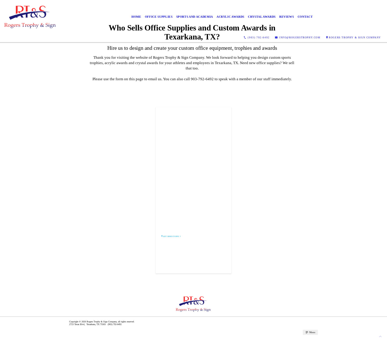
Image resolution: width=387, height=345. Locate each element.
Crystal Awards (262, 16)
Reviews (286, 16)
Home (136, 16)
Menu (312, 332)
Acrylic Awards (230, 16)
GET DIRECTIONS (171, 236)
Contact (305, 16)
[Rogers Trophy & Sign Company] (30, 17)
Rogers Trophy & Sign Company (355, 37)
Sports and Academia (194, 16)
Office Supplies (159, 16)
